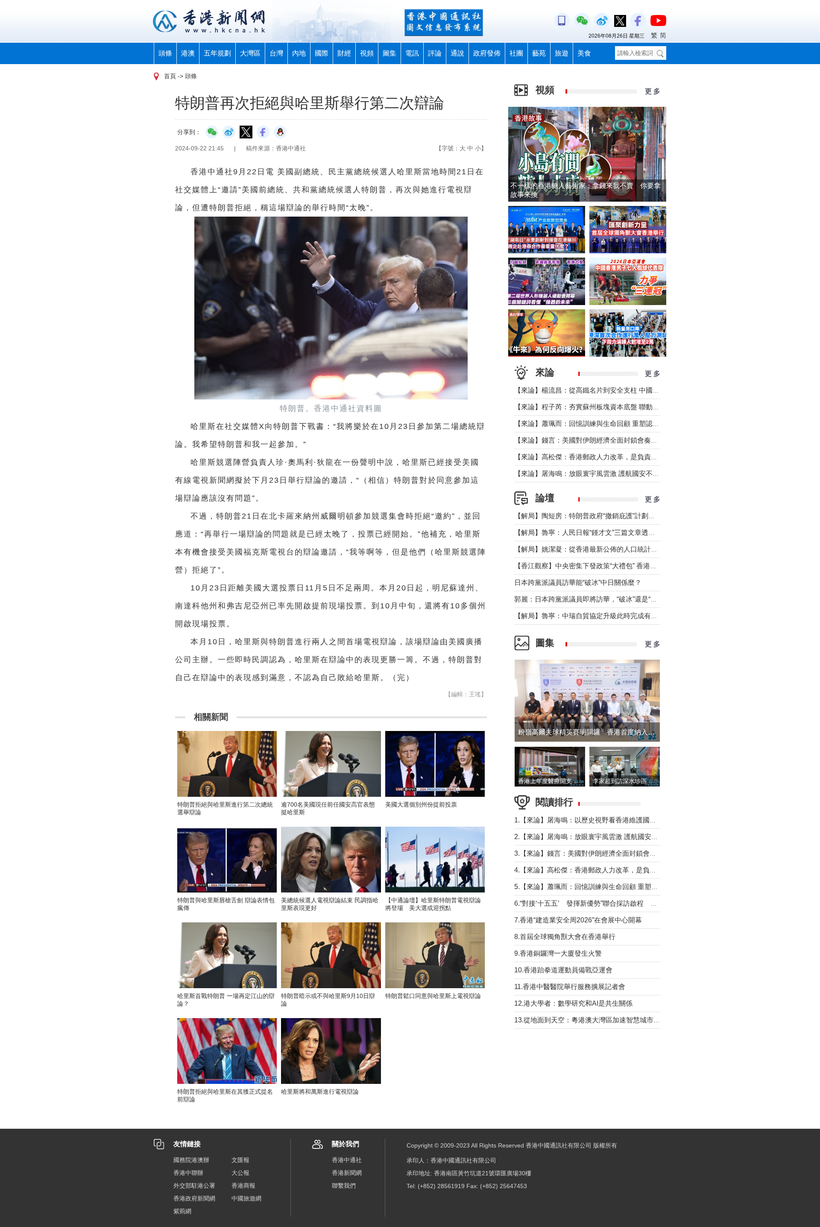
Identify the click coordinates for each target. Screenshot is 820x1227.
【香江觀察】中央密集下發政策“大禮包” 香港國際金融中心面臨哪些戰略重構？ (633, 565)
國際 (321, 53)
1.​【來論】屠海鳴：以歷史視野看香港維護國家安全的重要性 (605, 820)
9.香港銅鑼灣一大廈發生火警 (558, 953)
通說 (457, 53)
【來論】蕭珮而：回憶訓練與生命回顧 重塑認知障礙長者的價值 (610, 423)
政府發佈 (487, 53)
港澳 (188, 53)
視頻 (367, 53)
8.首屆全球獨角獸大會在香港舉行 (564, 936)
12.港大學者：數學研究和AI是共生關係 (573, 1003)
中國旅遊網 (246, 1198)
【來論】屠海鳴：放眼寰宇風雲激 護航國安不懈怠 (590, 473)
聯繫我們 (344, 1185)
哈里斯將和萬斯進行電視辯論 (320, 1091)
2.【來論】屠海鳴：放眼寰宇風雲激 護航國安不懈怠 (593, 836)
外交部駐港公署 (194, 1185)
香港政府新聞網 (194, 1198)
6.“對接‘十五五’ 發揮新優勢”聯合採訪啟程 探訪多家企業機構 (609, 903)
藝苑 (539, 53)
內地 (299, 53)
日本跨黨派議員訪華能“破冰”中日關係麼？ (577, 582)
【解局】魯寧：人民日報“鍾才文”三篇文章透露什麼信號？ (601, 532)
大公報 (240, 1172)
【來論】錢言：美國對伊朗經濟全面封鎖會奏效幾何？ (596, 440)
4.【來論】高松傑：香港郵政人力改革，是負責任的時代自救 (605, 870)
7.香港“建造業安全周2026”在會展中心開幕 (578, 920)
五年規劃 (217, 53)
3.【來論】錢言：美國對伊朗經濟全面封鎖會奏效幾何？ (599, 853)
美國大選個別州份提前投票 (421, 804)
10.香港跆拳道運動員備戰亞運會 (563, 970)
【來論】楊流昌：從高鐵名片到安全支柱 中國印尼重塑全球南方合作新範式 (627, 390)
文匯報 (240, 1160)
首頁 (170, 76)
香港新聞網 (347, 1172)
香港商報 (243, 1185)
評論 (435, 53)
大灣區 (250, 53)
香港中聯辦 (188, 1172)
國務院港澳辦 (191, 1160)
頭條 (165, 53)
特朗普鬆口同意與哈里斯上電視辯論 (433, 995)
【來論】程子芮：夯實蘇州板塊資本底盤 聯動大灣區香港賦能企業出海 (621, 407)
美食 (584, 53)
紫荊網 (182, 1211)
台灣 (276, 53)
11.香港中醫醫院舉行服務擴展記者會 (569, 986)
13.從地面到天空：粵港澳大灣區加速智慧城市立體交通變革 (604, 1020)
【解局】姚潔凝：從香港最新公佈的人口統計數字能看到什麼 (606, 549)
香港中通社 (347, 1160)
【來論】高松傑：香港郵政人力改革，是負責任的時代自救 (603, 457)
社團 (516, 53)
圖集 (389, 53)
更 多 (652, 91)
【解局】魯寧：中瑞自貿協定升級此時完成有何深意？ (596, 615)
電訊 (412, 53)
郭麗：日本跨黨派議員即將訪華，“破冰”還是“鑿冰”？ (593, 599)
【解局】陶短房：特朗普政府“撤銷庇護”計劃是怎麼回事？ (601, 516)
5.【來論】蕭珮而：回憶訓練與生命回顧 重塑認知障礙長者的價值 (613, 886)
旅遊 (561, 53)
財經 (344, 53)
